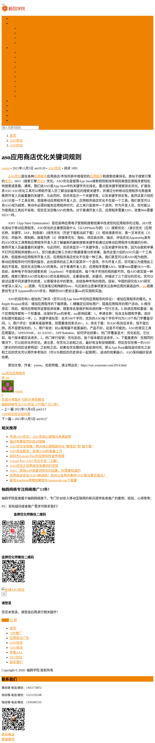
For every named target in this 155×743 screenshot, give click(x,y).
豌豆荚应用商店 (29, 67)
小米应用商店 (27, 86)
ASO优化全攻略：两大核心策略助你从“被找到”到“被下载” (51, 446)
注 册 (13, 620)
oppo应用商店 (27, 76)
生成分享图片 (11, 399)
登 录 (5, 620)
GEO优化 (16, 105)
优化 (18, 176)
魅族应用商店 (27, 62)
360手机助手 (27, 81)
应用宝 (22, 52)
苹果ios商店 (26, 96)
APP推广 (16, 23)
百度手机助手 (27, 91)
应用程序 (40, 176)
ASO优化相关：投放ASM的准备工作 (36, 451)
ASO (11, 176)
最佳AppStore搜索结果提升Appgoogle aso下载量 (43, 480)
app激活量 (25, 33)
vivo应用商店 (27, 71)
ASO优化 (16, 101)
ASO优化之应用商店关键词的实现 (34, 465)
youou (6, 168)
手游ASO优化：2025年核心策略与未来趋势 (40, 436)
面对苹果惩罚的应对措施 (27, 441)
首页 (13, 18)
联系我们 (16, 120)
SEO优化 (16, 115)
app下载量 (25, 28)
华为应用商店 (27, 57)
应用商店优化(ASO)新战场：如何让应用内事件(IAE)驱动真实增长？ (58, 475)
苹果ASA (16, 110)
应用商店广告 (19, 47)
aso (26, 286)
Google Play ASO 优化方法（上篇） (35, 461)
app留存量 (25, 38)
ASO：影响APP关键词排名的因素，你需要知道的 (45, 470)
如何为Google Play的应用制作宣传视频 (37, 456)
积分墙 (22, 42)
